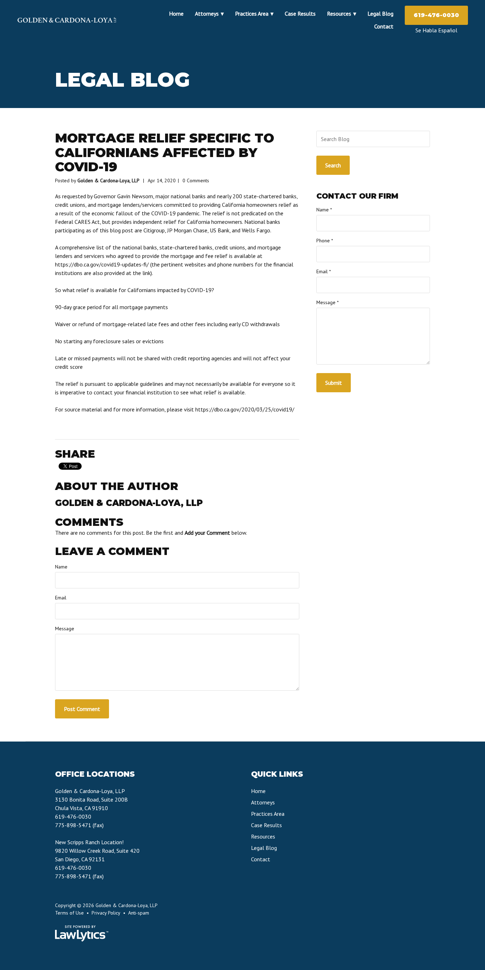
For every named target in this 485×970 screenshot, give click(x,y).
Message (64, 628)
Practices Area (251, 13)
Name (61, 567)
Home (176, 13)
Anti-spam (138, 913)
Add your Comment (207, 532)
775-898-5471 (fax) (79, 825)
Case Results (300, 13)
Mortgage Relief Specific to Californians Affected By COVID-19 (164, 152)
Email (60, 597)
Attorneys (207, 13)
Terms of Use (69, 913)
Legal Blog (380, 13)
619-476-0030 (436, 15)
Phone (324, 240)
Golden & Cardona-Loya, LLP (108, 180)
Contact (383, 26)
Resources (339, 13)
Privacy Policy (106, 913)
